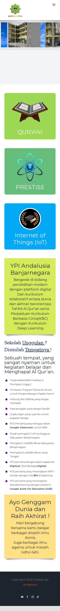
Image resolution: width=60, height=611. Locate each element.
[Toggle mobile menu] (54, 4)
